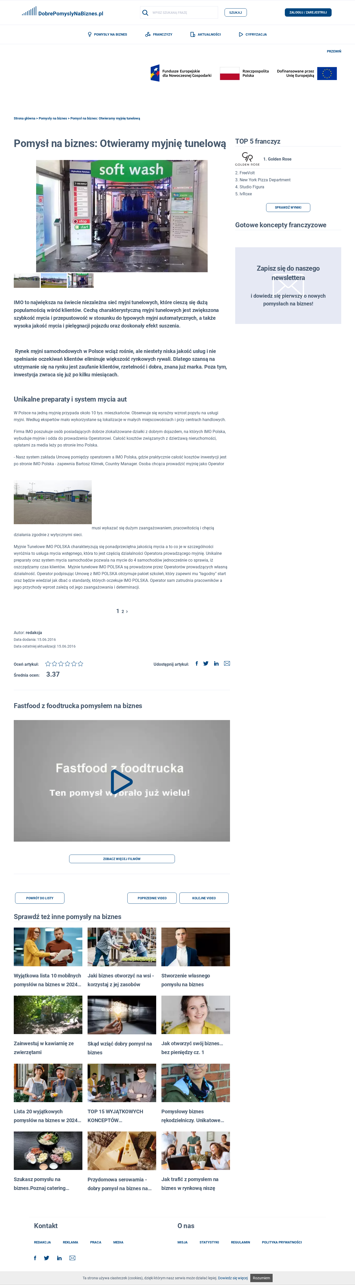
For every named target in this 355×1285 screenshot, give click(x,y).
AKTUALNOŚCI (209, 34)
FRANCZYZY (162, 34)
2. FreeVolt (245, 172)
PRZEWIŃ (334, 51)
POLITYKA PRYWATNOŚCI (282, 1242)
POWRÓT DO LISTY (39, 898)
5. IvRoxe (243, 193)
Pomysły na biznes (53, 118)
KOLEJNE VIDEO (204, 898)
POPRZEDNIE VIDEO (152, 898)
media (118, 1242)
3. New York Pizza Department (263, 179)
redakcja (42, 1242)
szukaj (235, 13)
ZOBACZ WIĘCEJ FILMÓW (122, 859)
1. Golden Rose (277, 159)
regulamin (240, 1242)
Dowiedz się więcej (233, 1278)
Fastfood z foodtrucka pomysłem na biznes (78, 705)
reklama (70, 1242)
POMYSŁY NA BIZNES (110, 34)
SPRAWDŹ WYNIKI (288, 207)
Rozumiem (261, 1278)
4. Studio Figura (249, 186)
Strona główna (24, 118)
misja (183, 1242)
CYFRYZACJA (256, 34)
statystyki (209, 1242)
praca (95, 1242)
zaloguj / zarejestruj (308, 12)
